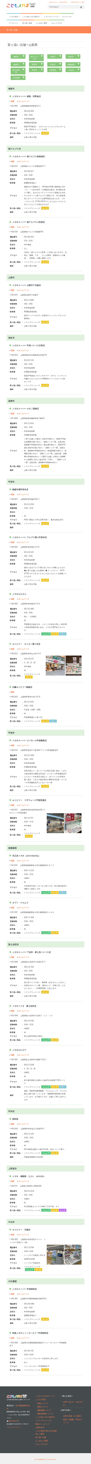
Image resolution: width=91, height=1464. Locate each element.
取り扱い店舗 (27, 23)
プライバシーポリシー (14, 1427)
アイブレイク (13, 23)
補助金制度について (45, 1413)
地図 (12, 101)
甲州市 (34, 70)
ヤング (62, 1210)
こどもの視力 (13, 16)
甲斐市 (52, 64)
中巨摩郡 (16, 77)
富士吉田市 (16, 71)
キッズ (45, 133)
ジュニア (45, 634)
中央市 (71, 70)
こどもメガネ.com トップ (45, 1396)
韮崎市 (16, 64)
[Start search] (81, 7)
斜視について (42, 1403)
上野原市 (52, 70)
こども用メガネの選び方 (31, 16)
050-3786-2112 (14, 1421)
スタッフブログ (56, 23)
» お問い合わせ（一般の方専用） (58, 2)
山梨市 (52, 56)
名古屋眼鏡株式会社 (42, 1459)
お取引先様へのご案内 (72, 1415)
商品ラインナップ (42, 1424)
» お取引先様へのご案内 (77, 2)
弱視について (42, 1406)
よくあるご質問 (41, 23)
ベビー (62, 634)
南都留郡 (71, 64)
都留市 (16, 56)
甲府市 (34, 64)
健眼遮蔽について (44, 1410)
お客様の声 (39, 1427)
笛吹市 (71, 56)
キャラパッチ (67, 16)
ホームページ (23, 101)
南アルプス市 (34, 57)
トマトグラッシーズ (51, 16)
